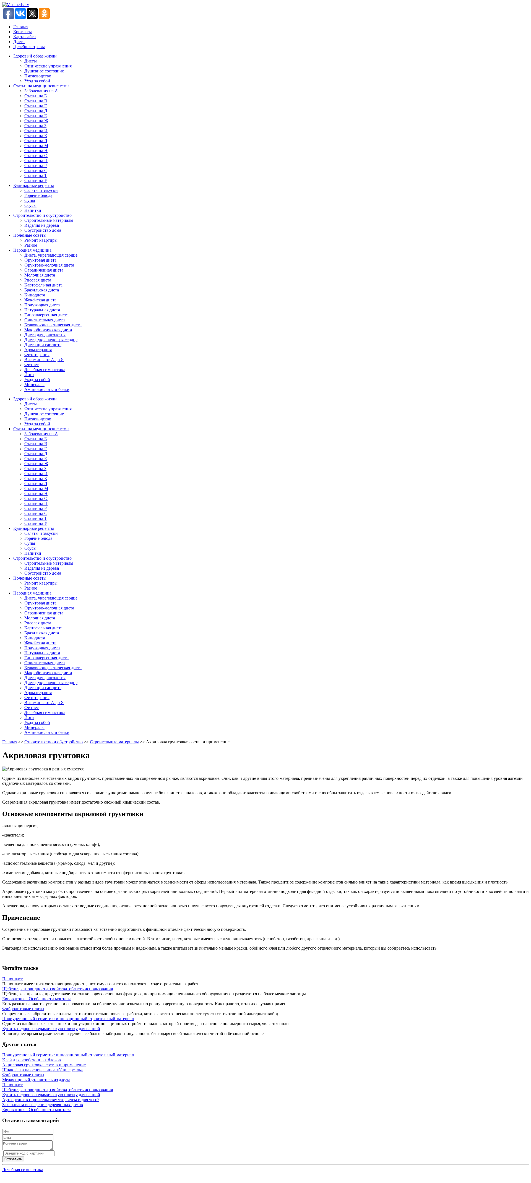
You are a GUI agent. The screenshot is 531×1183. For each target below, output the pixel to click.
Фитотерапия (37, 354)
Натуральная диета (42, 310)
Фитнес (31, 364)
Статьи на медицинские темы (41, 86)
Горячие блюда (38, 195)
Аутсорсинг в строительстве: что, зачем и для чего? (50, 1099)
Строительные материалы (48, 220)
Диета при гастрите (42, 344)
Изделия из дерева (41, 225)
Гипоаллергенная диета (46, 314)
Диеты (30, 61)
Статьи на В (35, 100)
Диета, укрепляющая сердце (50, 255)
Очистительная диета (44, 319)
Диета (19, 41)
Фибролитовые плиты (23, 1008)
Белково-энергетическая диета (53, 324)
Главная (20, 26)
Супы (29, 200)
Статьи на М (36, 145)
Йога (29, 374)
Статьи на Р (35, 165)
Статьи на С (35, 170)
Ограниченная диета (43, 270)
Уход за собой (37, 81)
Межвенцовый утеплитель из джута (36, 1079)
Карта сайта (24, 36)
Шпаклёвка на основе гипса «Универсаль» (42, 1069)
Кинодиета (34, 295)
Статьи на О (36, 155)
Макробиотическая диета (48, 329)
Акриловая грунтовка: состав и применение (44, 1064)
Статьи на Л (35, 140)
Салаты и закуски (41, 190)
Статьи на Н (36, 150)
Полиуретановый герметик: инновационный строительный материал (68, 1018)
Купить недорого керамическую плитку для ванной (51, 1028)
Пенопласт (12, 978)
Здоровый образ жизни (35, 56)
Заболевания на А (41, 90)
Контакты (22, 31)
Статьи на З (35, 125)
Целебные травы (29, 46)
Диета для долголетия (45, 334)
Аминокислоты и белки (46, 389)
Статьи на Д (35, 110)
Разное (30, 245)
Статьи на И (36, 130)
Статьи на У (35, 180)
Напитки (32, 210)
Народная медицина (32, 250)
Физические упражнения (48, 66)
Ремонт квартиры (41, 240)
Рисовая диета (37, 280)
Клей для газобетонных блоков (31, 1059)
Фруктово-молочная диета (49, 265)
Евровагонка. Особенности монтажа (36, 998)
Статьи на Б (35, 95)
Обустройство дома (42, 230)
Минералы (34, 384)
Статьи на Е (35, 115)
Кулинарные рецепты (33, 185)
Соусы (30, 205)
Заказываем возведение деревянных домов (42, 1104)
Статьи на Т (35, 175)
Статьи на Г (35, 105)
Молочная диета (39, 275)
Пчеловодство (37, 76)
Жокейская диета (40, 300)
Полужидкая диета (42, 305)
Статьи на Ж (36, 120)
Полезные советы (29, 235)
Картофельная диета (43, 285)
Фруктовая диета (40, 260)
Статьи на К (35, 135)
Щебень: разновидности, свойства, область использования (57, 988)
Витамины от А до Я (44, 359)
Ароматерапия (38, 349)
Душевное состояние (44, 71)
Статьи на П (36, 160)
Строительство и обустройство (42, 215)
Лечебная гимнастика (44, 369)
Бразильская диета (41, 290)
